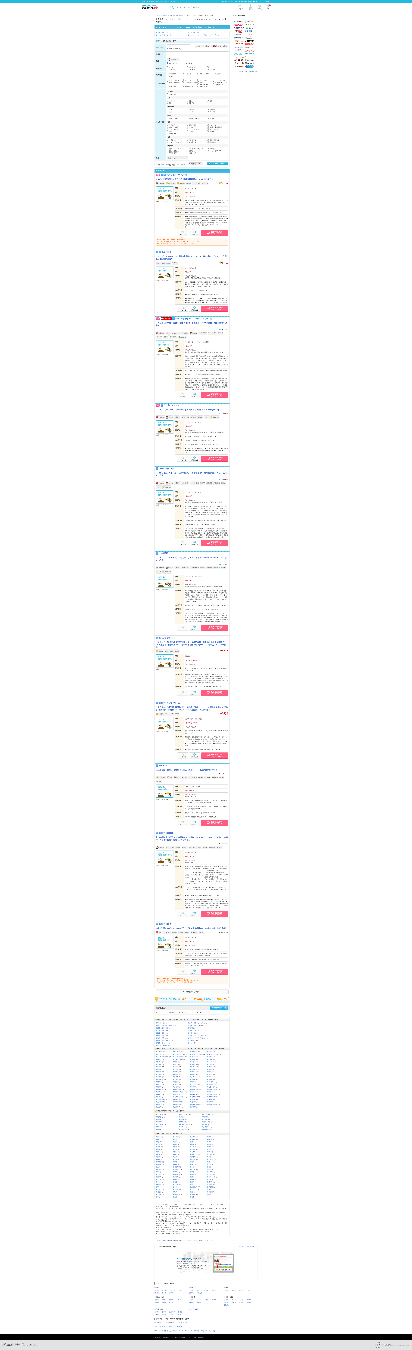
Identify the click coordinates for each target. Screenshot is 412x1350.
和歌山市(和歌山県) (175, 49)
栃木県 (164, 1293)
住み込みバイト (204, 84)
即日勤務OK (173, 153)
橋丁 (192, 1197)
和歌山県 (171, 15)
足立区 (210, 1074)
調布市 (176, 1082)
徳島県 (249, 1302)
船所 (192, 1177)
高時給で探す (171, 1322)
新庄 (175, 1197)
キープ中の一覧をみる (247, 1246)
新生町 (193, 1139)
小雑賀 (176, 1137)
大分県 (156, 1314)
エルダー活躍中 (174, 127)
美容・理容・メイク (163, 1040)
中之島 (159, 1184)
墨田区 (176, 1067)
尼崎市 (193, 1102)
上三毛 (159, 1179)
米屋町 (176, 1177)
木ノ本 (159, 1182)
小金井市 (211, 1082)
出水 (192, 1179)
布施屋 (193, 1194)
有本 (175, 1162)
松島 (192, 1162)
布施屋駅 (160, 1122)
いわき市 (177, 1052)
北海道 (156, 1300)
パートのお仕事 (220, 80)
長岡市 (193, 1092)
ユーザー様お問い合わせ (163, 1331)
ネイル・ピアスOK (215, 151)
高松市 (176, 1104)
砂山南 (210, 1187)
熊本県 (164, 1312)
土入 (158, 1167)
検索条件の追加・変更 (219, 1008)
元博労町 (194, 1189)
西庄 (192, 1164)
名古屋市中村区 (196, 1097)
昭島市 (159, 1082)
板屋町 (210, 1139)
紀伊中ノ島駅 (184, 1124)
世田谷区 (194, 1069)
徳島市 (159, 1104)
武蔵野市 (160, 1079)
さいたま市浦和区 (162, 1057)
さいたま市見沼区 (197, 1054)
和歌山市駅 (183, 1114)
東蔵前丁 (177, 1169)
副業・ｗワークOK (175, 149)
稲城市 (193, 1087)
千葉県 (180, 1290)
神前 (175, 1144)
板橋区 (176, 1074)
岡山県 (234, 1300)
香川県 (234, 1302)
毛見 (158, 1149)
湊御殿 (159, 1164)
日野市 (176, 1084)
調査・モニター (162, 1043)
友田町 (193, 1149)
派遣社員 (192, 69)
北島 (175, 1149)
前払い (211, 118)
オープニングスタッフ (196, 149)
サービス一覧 (31, 1344)
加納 (192, 1172)
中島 (209, 1147)
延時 (209, 1179)
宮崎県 (171, 1314)
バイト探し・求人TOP (162, 15)
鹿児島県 (172, 1312)
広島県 (226, 1300)
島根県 (249, 1300)
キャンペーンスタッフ (164, 35)
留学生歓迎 (172, 86)
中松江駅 (160, 1127)
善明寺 (159, 1157)
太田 (175, 1142)
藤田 (158, 1139)
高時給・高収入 (194, 118)
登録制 (191, 131)
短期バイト (203, 82)
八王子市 (194, 1077)
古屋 (175, 1159)
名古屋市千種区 (179, 1097)
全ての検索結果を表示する (192, 992)
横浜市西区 (177, 1089)
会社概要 (157, 1337)
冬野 (209, 1189)
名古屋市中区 (212, 1097)
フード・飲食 (161, 1023)
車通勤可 (212, 149)
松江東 (193, 1169)
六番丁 (210, 1137)
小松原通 (177, 1194)
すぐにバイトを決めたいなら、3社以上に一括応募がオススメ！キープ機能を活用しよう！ (192, 999)
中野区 (159, 1072)
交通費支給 (172, 140)
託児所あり (213, 142)
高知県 (226, 1305)
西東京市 (160, 1089)
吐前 (175, 1192)
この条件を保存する (195, 164)
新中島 (193, 1152)
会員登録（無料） (247, 1)
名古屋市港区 (161, 1099)
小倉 (192, 1167)
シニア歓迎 (188, 80)
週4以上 (191, 103)
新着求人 (242, 9)
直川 (192, 1182)
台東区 (159, 1067)
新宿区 (193, 1064)
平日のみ (212, 112)
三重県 (249, 1290)
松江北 (210, 1152)
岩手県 (156, 1302)
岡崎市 (176, 1099)
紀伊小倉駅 (206, 1122)
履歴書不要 (172, 133)
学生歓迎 (172, 125)
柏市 (175, 1062)
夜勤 (170, 112)
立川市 (210, 1077)
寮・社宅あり (193, 140)
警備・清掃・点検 (195, 1025)
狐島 (209, 1142)
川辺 (158, 1147)
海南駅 (159, 1119)
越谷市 (159, 1059)
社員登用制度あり (215, 140)
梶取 (209, 1169)
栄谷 (192, 1174)
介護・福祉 (192, 1033)
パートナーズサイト (193, 1331)
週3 (170, 103)
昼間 (170, 109)
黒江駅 (182, 1119)
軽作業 (191, 1028)
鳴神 (192, 1144)
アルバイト (213, 69)
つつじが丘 (211, 1177)
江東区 (193, 1067)
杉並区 (176, 1072)
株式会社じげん (19, 1344)
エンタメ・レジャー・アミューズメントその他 (204, 35)
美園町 (193, 1137)
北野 (209, 1164)
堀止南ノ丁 (177, 1167)
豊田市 (193, 1099)
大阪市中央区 (161, 1102)
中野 (175, 1154)
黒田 (209, 1144)
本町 (175, 1187)
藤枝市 (159, 1097)
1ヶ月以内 (187, 74)
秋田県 (171, 1302)
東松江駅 (183, 1129)
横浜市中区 (194, 1089)
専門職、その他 (162, 1045)
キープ (268, 7)
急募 (170, 131)
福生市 (159, 1087)
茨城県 (156, 1293)
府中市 (210, 1079)
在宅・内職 (192, 153)
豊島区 (193, 1072)
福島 (158, 1159)
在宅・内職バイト (174, 82)
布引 (158, 1187)
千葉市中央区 (178, 1059)
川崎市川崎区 (161, 1092)
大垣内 (159, 1174)
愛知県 (226, 1290)
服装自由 (192, 151)
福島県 (171, 1300)
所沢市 (210, 1057)
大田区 (176, 1069)
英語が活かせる (214, 129)
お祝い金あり (173, 94)
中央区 (159, 1064)
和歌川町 (211, 1159)
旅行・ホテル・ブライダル (165, 1025)
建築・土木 (192, 1030)
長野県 (191, 1300)
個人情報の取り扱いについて (181, 1337)
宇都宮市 (194, 1052)
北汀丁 (159, 1192)
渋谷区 (210, 1069)
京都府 (206, 1290)
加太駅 (159, 1129)
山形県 (179, 1300)
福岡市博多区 (195, 1104)
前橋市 (210, 1052)
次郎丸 (210, 1174)
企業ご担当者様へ (199, 1337)
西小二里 (194, 1154)
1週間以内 (172, 74)
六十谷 (193, 1157)
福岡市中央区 (212, 1104)
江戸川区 (177, 1077)
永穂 (158, 1144)
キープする (182, 234)
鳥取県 (226, 1302)
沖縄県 (179, 1314)
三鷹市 (176, 1079)
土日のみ (192, 112)
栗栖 (192, 1142)
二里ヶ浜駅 (183, 1127)
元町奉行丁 (177, 1184)
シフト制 (172, 101)
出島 (175, 1179)
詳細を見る (195, 234)
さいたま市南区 (179, 1057)
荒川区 (159, 1074)
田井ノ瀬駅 (183, 1122)
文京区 (210, 1064)
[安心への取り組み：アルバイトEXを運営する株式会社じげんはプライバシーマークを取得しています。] (378, 1345)
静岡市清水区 (212, 1094)
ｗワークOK (203, 80)
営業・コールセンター (196, 1035)
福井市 (159, 1094)
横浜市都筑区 (212, 1089)
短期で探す (159, 1322)
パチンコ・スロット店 (164, 32)
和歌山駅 (183, 1117)
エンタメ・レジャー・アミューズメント (181, 63)
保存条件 (251, 9)
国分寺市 (211, 1084)
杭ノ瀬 (159, 1169)
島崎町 (210, 1184)
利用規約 (166, 1337)
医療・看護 (160, 1033)
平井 (209, 1194)
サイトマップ (179, 1331)
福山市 (210, 1102)
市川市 (193, 1059)
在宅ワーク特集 (174, 80)
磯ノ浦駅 (206, 1129)
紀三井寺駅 (206, 1114)
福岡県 (156, 1312)
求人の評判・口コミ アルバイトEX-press (169, 1326)
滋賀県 (214, 1290)
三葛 (192, 1147)
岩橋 (209, 1167)
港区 (175, 1064)
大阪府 (191, 1290)
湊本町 (159, 1177)
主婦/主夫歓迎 (173, 129)
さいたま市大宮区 (180, 1054)
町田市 (193, 1082)
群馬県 (171, 1293)
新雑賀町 (177, 1174)
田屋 (175, 1164)
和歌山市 (177, 15)
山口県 (241, 1300)
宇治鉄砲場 (160, 1162)
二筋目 (176, 1189)
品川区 (210, 1067)
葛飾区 (159, 1077)
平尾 (158, 1197)
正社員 (171, 67)
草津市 (210, 1099)
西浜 (158, 1137)
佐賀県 (164, 1314)
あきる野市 (211, 1087)
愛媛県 (241, 1302)
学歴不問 (212, 131)
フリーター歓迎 (194, 129)
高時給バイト (219, 84)
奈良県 (191, 1293)
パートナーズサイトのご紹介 (249, 71)
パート (211, 67)
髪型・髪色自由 (174, 151)
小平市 (159, 1084)
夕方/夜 (191, 109)
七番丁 (159, 1189)
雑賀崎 (176, 1172)
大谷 (175, 1157)
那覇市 (193, 1107)
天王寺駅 (160, 1114)
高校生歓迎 (203, 86)
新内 (209, 1149)
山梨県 (206, 1300)
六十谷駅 (160, 1124)
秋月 (158, 1154)
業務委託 (172, 69)
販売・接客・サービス (196, 1023)
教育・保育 (160, 1038)
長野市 (176, 1094)
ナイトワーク (193, 1043)
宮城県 (164, 1300)
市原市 (193, 1062)
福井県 (199, 1302)
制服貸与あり (193, 142)
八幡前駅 (206, 1127)
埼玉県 (173, 1290)
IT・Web (192, 1040)
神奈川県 (164, 1290)
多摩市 (176, 1087)
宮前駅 (205, 1117)
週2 (210, 101)
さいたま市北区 (162, 1054)
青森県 (164, 1302)
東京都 (156, 1290)
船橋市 (210, 1059)
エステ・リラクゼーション (197, 1038)
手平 (209, 1157)
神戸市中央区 (178, 1102)
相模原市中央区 (179, 1092)
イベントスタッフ (195, 32)
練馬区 (193, 1074)
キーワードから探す (209, 1331)
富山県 (214, 1300)
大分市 (159, 1107)
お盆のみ (172, 76)
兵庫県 (199, 1290)
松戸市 (159, 1062)
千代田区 (211, 1062)
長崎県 (180, 1312)
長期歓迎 (218, 74)
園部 (175, 1152)
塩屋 (175, 1147)
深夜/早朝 (212, 109)
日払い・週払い (174, 118)
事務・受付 (160, 1035)
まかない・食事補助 (175, 142)
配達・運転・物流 (162, 1028)
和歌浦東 (211, 1192)
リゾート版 (194, 1309)
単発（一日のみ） (205, 74)
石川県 (191, 1302)
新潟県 (199, 1300)
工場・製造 (160, 1030)
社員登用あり (188, 86)
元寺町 (210, 1154)
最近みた (260, 9)
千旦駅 (205, 1119)
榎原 (175, 1182)
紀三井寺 (160, 1142)
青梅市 (193, 1079)
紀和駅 (159, 1117)
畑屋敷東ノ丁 (195, 1187)
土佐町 (159, 1194)
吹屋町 (193, 1159)
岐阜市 (193, 1094)
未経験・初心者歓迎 (215, 127)
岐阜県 (241, 1290)
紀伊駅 (205, 1124)
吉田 (158, 1152)
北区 (209, 1072)
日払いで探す (184, 1322)
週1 (190, 101)
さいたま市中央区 (214, 1054)
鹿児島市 (177, 1107)
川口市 (193, 1057)
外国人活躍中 (193, 127)
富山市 (210, 1092)
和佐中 (210, 1172)
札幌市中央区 (161, 1052)
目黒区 (159, 1069)
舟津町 (210, 1182)
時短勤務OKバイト (221, 82)
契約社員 (192, 67)
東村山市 (194, 1084)
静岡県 (234, 1290)
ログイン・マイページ (262, 1)
